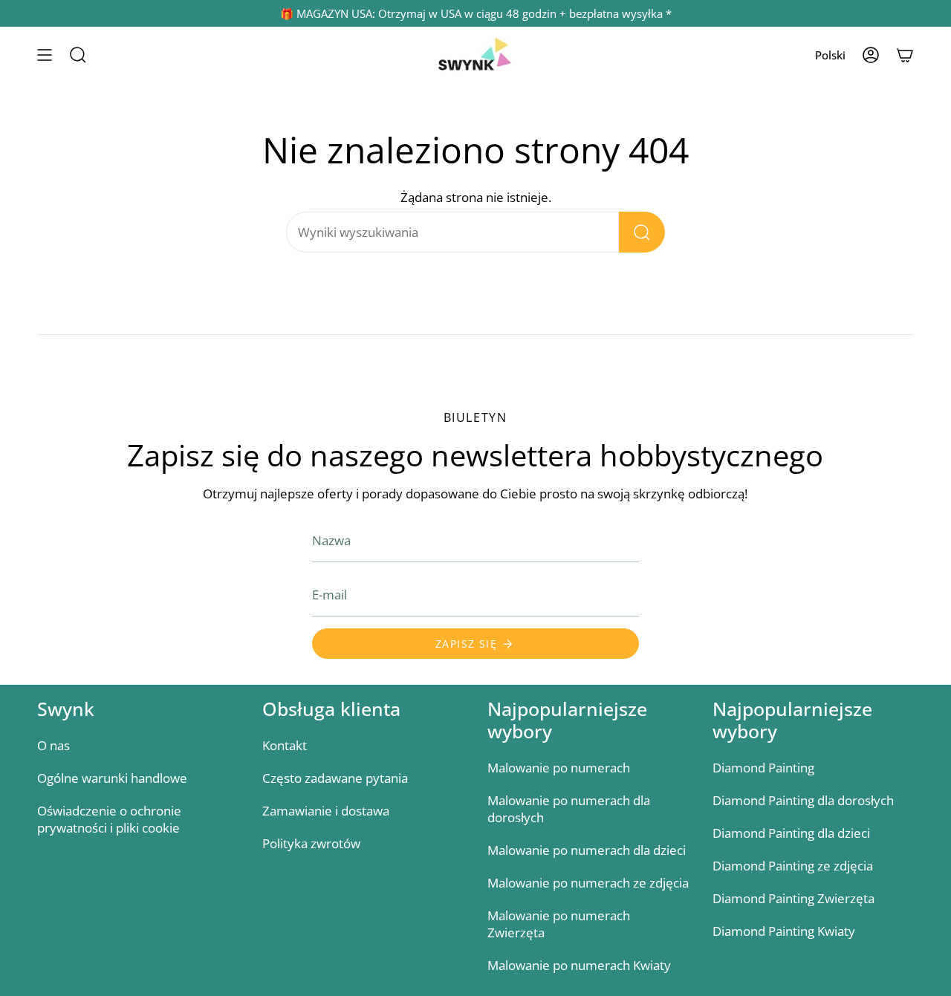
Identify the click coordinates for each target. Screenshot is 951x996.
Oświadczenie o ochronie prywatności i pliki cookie (109, 819)
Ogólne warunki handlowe (112, 778)
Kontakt (284, 745)
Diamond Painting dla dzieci (791, 833)
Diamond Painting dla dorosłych (803, 800)
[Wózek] (905, 55)
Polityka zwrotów (311, 843)
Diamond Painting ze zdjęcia (793, 865)
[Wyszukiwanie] (642, 232)
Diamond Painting (763, 767)
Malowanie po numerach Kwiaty (579, 965)
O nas (53, 745)
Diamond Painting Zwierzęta (793, 898)
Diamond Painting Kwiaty (784, 931)
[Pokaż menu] (44, 55)
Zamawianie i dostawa (325, 810)
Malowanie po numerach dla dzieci (586, 850)
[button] (78, 55)
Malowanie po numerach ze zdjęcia (588, 882)
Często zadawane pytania (335, 778)
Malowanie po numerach (558, 767)
